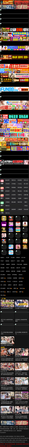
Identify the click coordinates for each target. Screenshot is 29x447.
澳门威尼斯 (3, 288)
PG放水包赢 (19, 264)
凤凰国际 (13, 264)
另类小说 (7, 213)
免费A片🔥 (16, 288)
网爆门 (25, 202)
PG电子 (2, 261)
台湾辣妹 (7, 187)
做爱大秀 (15, 285)
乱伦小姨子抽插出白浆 (7, 345)
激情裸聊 (15, 278)
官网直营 (18, 257)
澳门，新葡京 (3, 285)
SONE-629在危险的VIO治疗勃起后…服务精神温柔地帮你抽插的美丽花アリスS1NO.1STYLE (21, 390)
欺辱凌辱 (7, 191)
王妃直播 (23, 267)
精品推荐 (7, 180)
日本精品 (14, 183)
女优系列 (14, 194)
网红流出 (20, 191)
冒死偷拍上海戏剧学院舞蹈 (21, 320)
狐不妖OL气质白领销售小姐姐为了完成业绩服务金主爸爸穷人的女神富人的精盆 (7, 418)
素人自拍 (26, 183)
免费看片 (10, 285)
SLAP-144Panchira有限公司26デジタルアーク (21, 402)
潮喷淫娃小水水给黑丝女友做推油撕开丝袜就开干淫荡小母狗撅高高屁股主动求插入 (7, 390)
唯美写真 (20, 202)
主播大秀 (18, 267)
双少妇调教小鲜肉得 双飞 (21, 332)
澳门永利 (23, 257)
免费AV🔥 (21, 291)
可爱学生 (20, 194)
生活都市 (7, 209)
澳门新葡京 (3, 274)
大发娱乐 (9, 274)
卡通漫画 (7, 202)
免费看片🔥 (3, 278)
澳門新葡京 (14, 274)
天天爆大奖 (15, 281)
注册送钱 (7, 261)
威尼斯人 (2, 257)
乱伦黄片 (2, 271)
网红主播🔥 (3, 295)
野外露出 (26, 191)
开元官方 (9, 281)
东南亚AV (26, 187)
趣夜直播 (13, 271)
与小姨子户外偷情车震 (21, 308)
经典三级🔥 (9, 288)
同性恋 (25, 205)
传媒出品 (7, 205)
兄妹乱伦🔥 (22, 288)
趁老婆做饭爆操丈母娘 (7, 308)
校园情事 (14, 209)
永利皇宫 (20, 274)
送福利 (18, 261)
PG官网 (7, 257)
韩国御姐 (14, 187)
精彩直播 (2, 267)
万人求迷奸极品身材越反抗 (7, 332)
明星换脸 (14, 198)
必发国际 (24, 271)
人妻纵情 (20, 209)
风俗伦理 (26, 209)
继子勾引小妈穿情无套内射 (7, 320)
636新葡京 (9, 278)
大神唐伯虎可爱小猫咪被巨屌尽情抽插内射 (7, 402)
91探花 (13, 191)
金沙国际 (21, 281)
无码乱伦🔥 (3, 281)
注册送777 (13, 261)
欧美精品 (20, 180)
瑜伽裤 (19, 198)
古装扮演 (7, 194)
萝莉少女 (26, 180)
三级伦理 (7, 183)
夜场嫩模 (19, 271)
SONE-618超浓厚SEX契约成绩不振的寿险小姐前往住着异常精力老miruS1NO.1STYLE (7, 361)
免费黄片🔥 (21, 278)
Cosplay (20, 183)
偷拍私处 (8, 271)
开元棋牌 (13, 257)
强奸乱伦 (14, 180)
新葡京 (22, 261)
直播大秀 (20, 285)
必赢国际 (8, 264)
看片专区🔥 (3, 291)
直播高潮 (25, 264)
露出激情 (14, 202)
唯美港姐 (20, 187)
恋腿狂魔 (26, 194)
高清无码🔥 (15, 291)
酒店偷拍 (13, 267)
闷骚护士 (26, 198)
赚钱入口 (9, 291)
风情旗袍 (7, 198)
